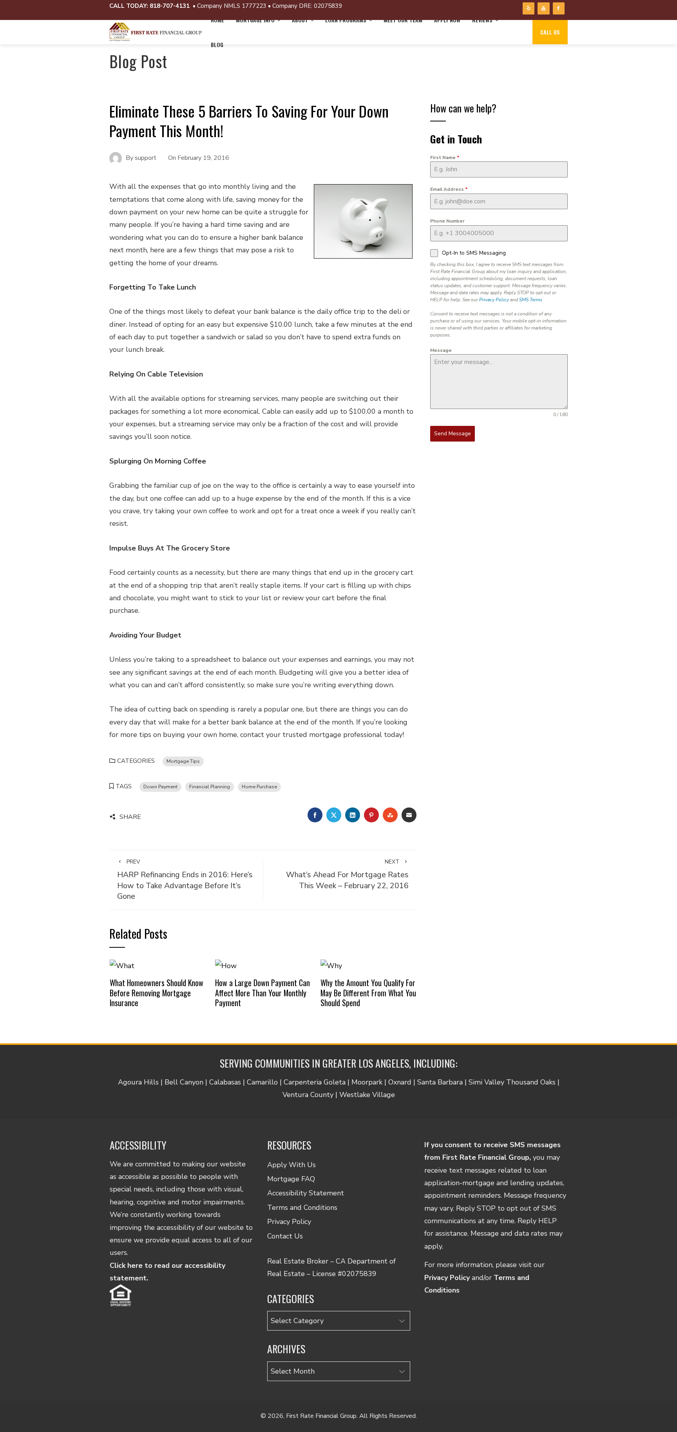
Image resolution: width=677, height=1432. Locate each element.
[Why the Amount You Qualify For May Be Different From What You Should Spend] (331, 965)
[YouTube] (543, 8)
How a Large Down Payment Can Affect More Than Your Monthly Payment (262, 992)
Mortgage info (255, 20)
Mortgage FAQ (291, 1179)
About (300, 20)
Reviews (482, 20)
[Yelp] (528, 8)
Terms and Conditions (302, 1207)
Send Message (452, 433)
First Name (445, 157)
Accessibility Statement (305, 1193)
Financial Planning (209, 786)
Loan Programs (345, 20)
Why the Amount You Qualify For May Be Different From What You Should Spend (368, 992)
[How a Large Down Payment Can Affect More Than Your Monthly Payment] (226, 965)
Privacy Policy (494, 300)
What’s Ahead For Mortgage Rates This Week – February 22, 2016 (347, 874)
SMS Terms (530, 300)
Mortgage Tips (183, 761)
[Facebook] (559, 8)
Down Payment (160, 786)
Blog (217, 44)
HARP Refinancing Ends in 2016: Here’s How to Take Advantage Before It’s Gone (185, 880)
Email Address (449, 189)
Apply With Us (291, 1164)
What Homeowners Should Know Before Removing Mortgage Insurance (156, 992)
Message (441, 350)
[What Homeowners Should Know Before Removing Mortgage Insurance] (122, 965)
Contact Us (285, 1236)
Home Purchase (259, 786)
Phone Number (447, 221)
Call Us (550, 32)
